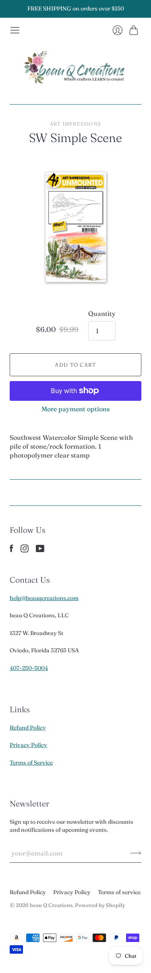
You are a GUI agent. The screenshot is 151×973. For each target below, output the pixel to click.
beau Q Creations (51, 905)
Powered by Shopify (100, 905)
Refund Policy (28, 727)
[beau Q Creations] (75, 69)
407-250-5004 (29, 668)
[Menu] (14, 30)
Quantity (102, 313)
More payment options (75, 409)
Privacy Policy (28, 744)
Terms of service (119, 892)
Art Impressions (75, 124)
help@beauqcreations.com (44, 598)
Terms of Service (31, 762)
